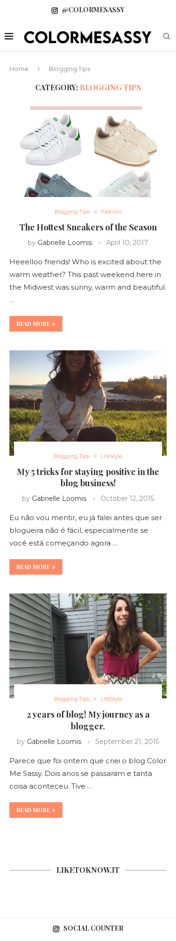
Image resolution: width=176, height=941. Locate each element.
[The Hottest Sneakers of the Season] (88, 158)
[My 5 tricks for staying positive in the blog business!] (88, 402)
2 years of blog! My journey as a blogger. (88, 720)
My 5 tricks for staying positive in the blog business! (88, 477)
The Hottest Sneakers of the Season (88, 227)
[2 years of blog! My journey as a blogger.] (88, 645)
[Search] (166, 37)
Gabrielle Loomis (65, 242)
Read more (33, 323)
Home (19, 68)
